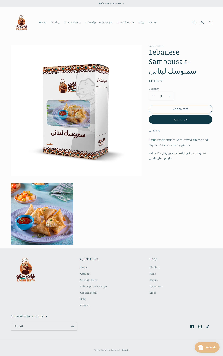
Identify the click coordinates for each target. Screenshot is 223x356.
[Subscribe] (72, 326)
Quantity (154, 88)
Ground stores (89, 292)
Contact (85, 305)
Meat (153, 273)
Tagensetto (105, 350)
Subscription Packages (93, 286)
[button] (194, 22)
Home (84, 267)
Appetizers (156, 286)
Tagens (154, 279)
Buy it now (180, 119)
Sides (153, 292)
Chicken (154, 267)
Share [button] (156, 130)
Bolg (83, 298)
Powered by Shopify (120, 350)
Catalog (84, 273)
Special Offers (88, 279)
